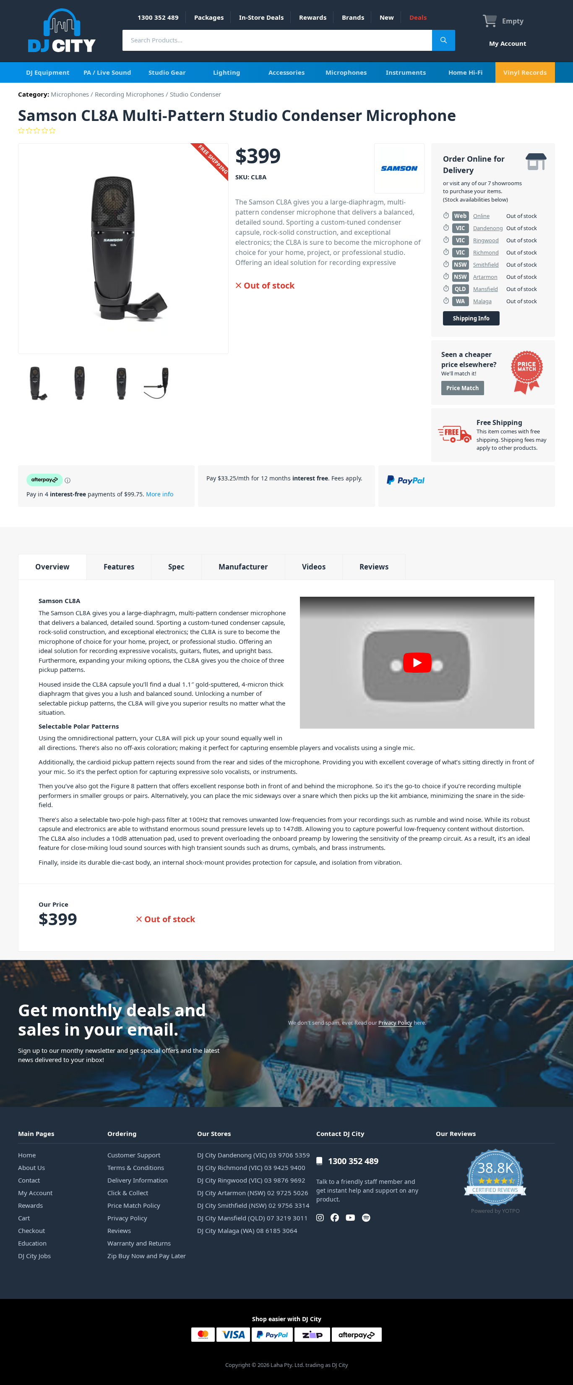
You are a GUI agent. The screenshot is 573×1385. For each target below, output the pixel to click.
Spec (176, 567)
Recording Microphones (129, 94)
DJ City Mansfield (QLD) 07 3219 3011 (252, 1218)
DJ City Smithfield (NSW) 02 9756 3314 (253, 1205)
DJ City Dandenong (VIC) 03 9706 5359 (253, 1155)
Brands (353, 17)
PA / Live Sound (107, 72)
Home (27, 1155)
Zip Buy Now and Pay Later (146, 1255)
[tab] (52, 567)
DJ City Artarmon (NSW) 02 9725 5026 (252, 1192)
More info (159, 494)
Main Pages (36, 1133)
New (387, 17)
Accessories (286, 72)
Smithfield (486, 264)
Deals (418, 17)
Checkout (31, 1230)
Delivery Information (137, 1180)
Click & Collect (127, 1192)
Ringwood (486, 240)
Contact (29, 1180)
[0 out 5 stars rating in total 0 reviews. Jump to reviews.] (286, 130)
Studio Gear (167, 72)
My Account (507, 43)
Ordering (122, 1133)
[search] (277, 40)
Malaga (482, 301)
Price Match (462, 388)
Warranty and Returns (139, 1243)
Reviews (373, 567)
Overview (52, 567)
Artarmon (485, 277)
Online (481, 216)
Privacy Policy (395, 1022)
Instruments (406, 72)
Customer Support (133, 1155)
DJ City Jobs (34, 1255)
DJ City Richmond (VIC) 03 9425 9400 (251, 1167)
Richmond (486, 252)
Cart (24, 1218)
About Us (31, 1167)
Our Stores (214, 1133)
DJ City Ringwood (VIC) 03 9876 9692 (251, 1180)
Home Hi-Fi (465, 72)
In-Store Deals (261, 17)
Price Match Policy (133, 1205)
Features (119, 567)
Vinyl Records (525, 72)
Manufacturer (243, 567)
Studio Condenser (195, 94)
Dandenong (488, 228)
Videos (314, 567)
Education (32, 1243)
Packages (209, 17)
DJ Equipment (48, 72)
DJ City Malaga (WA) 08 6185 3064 (247, 1230)
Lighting (226, 72)
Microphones (346, 72)
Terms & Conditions (135, 1167)
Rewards (312, 17)
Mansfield (485, 289)
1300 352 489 (158, 17)
